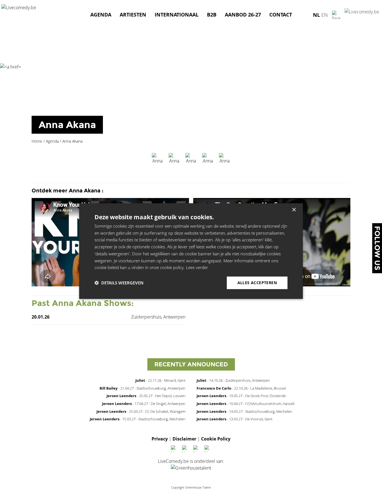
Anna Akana (67, 125)
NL (316, 14)
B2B (211, 14)
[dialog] (191, 251)
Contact (280, 14)
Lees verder (197, 267)
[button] (119, 283)
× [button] (294, 210)
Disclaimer (184, 439)
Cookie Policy (215, 439)
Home (37, 141)
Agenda (100, 14)
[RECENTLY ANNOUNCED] (191, 372)
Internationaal (177, 14)
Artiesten (133, 14)
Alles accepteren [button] (257, 282)
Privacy (160, 439)
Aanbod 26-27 (243, 14)
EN (324, 14)
